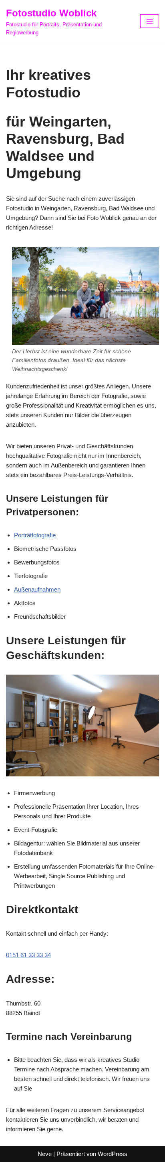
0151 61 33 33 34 (28, 955)
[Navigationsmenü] (149, 21)
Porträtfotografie (35, 535)
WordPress (112, 1153)
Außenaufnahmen (37, 589)
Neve (45, 1153)
